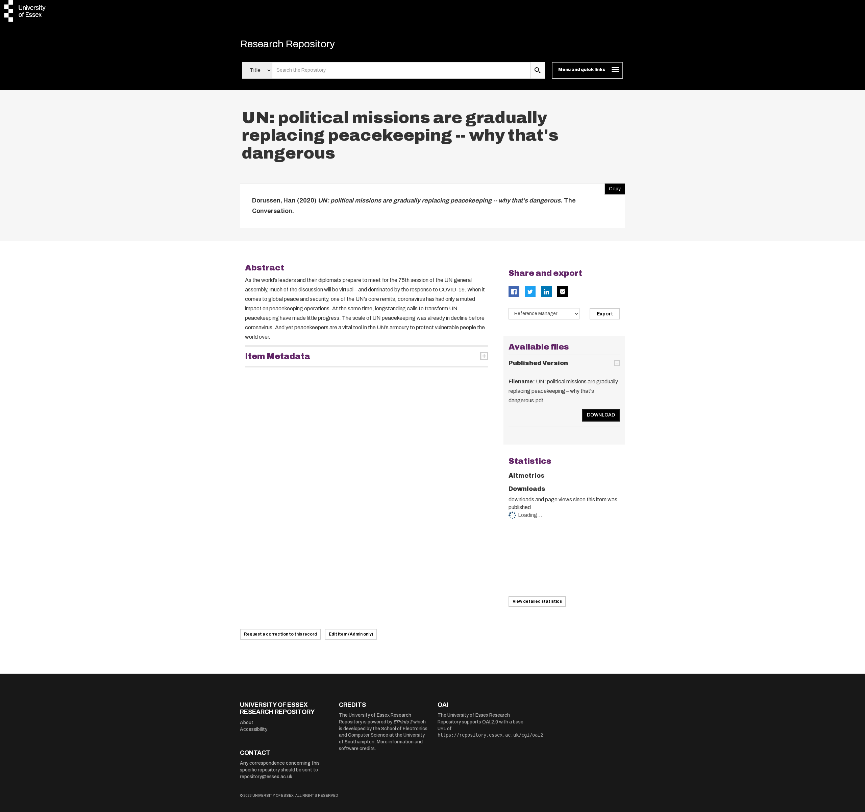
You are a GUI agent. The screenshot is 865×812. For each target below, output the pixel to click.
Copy (612, 187)
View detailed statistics (537, 601)
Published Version (538, 363)
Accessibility (253, 729)
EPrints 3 (402, 721)
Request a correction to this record (280, 634)
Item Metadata (277, 356)
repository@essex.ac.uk (266, 776)
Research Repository (287, 44)
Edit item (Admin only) (351, 634)
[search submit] (537, 70)
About (246, 722)
